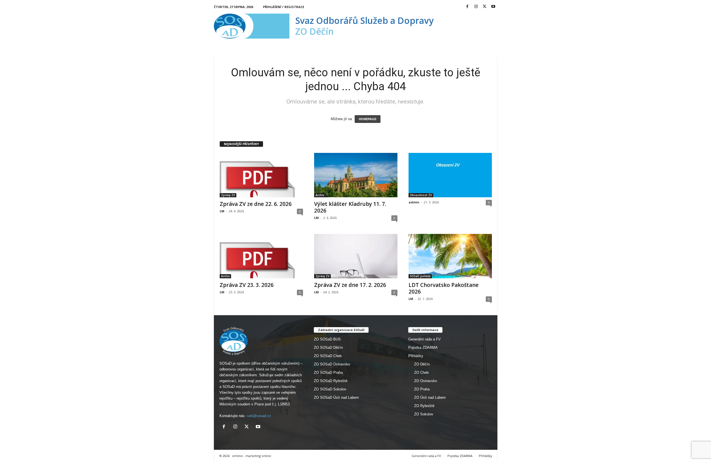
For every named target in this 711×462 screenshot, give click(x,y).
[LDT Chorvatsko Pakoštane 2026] (450, 256)
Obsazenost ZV (421, 195)
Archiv (320, 195)
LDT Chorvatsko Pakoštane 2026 (444, 288)
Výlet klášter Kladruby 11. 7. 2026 (350, 207)
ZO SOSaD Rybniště (330, 381)
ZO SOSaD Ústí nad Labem (336, 397)
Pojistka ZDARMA (423, 347)
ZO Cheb (421, 372)
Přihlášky (415, 356)
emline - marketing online (251, 456)
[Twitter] (484, 7)
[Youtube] (493, 7)
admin (414, 202)
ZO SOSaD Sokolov (330, 389)
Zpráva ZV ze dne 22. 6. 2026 (256, 204)
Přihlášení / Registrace (283, 7)
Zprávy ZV (228, 195)
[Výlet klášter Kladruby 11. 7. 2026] (355, 175)
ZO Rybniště (424, 406)
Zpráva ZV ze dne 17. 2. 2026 (350, 285)
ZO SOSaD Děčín (328, 347)
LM (222, 211)
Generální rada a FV (424, 339)
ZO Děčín (422, 364)
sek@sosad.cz (259, 416)
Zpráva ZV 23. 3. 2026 (247, 285)
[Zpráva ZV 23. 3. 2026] (261, 256)
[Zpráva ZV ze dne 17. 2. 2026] (355, 256)
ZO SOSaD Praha (328, 372)
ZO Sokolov (423, 414)
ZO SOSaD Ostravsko (332, 364)
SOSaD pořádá (420, 276)
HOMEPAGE (367, 119)
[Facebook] (467, 7)
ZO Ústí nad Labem (430, 397)
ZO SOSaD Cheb (328, 356)
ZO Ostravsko (425, 381)
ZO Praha (422, 389)
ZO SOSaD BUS (327, 339)
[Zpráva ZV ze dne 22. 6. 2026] (261, 175)
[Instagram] (476, 7)
